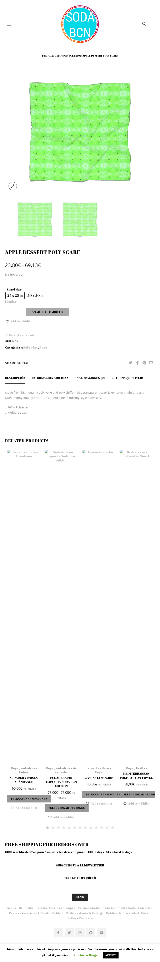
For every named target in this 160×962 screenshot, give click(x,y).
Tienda (11, 908)
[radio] (15, 295)
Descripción (15, 377)
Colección (145, 908)
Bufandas (75, 55)
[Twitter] (130, 363)
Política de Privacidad (122, 913)
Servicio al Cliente (36, 913)
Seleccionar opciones (29, 798)
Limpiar (11, 301)
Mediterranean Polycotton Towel (136, 775)
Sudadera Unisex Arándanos (24, 779)
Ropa (43, 347)
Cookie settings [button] (86, 955)
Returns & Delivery (127, 377)
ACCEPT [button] (110, 955)
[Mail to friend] (151, 363)
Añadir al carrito (47, 312)
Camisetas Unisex (98, 768)
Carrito (41, 908)
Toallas (141, 768)
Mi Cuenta (26, 908)
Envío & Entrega (92, 913)
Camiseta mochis (99, 777)
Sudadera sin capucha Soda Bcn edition (61, 781)
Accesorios (59, 55)
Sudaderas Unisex (28, 770)
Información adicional (51, 377)
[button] (18, 321)
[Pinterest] (144, 363)
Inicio (46, 55)
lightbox (13, 186)
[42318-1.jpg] (80, 131)
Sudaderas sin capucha (66, 770)
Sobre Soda (127, 908)
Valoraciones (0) (91, 377)
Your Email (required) (80, 878)
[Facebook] (137, 363)
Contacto (85, 918)
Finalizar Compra (62, 908)
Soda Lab (109, 908)
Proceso (15, 913)
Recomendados (89, 908)
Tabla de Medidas (65, 913)
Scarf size (14, 289)
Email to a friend (21, 335)
